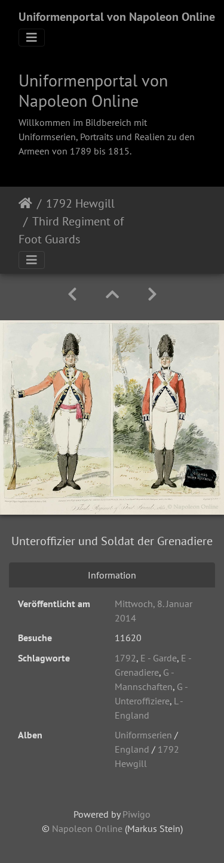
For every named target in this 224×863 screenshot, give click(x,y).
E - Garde (158, 658)
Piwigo (136, 814)
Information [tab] (112, 575)
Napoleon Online (87, 828)
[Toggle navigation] (32, 38)
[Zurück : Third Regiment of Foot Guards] (72, 294)
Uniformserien (143, 735)
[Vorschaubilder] (112, 294)
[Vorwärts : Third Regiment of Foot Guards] (152, 294)
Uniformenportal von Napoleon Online (117, 16)
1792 (125, 658)
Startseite (25, 203)
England (132, 749)
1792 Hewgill (80, 203)
